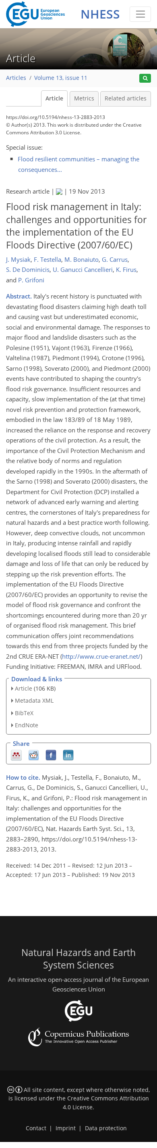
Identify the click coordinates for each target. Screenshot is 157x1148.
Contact (36, 1128)
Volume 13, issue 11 (60, 77)
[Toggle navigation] (140, 14)
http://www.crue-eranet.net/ (101, 656)
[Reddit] (33, 754)
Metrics (84, 98)
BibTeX (24, 713)
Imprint (66, 1128)
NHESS (100, 14)
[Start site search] (145, 78)
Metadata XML (34, 700)
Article (54, 98)
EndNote (26, 725)
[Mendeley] (16, 754)
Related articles (126, 98)
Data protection (106, 1128)
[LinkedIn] (68, 754)
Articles (16, 77)
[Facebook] (50, 754)
